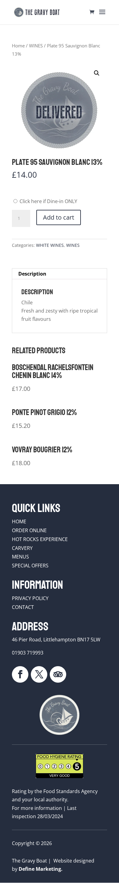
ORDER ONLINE (29, 530)
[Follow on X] (39, 674)
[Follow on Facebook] (20, 674)
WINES (36, 46)
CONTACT (23, 607)
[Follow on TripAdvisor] (58, 674)
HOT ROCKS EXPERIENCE (40, 539)
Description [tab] (32, 273)
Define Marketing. (41, 869)
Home (18, 46)
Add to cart (58, 217)
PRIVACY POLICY (30, 598)
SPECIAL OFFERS (30, 565)
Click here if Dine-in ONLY (47, 201)
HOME (19, 521)
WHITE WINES (50, 245)
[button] (96, 73)
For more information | (39, 808)
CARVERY (22, 548)
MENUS (20, 556)
